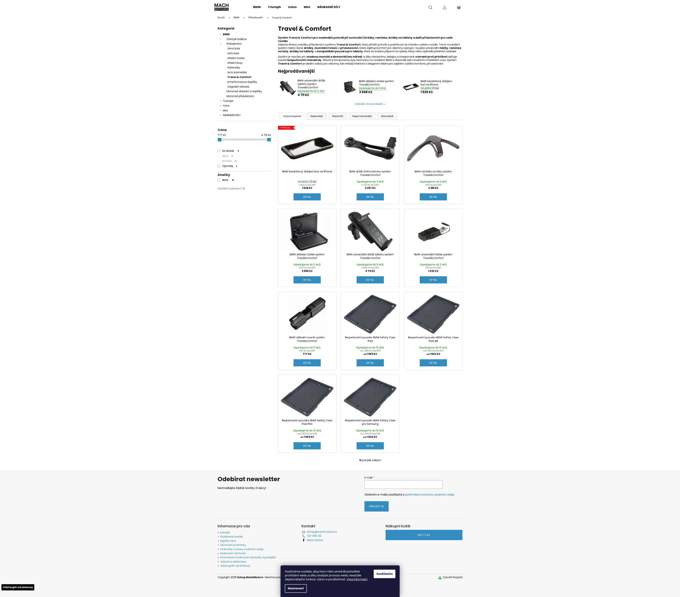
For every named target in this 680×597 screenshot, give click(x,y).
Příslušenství (234, 43)
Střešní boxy (234, 63)
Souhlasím (384, 574)
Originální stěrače (238, 86)
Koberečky (233, 67)
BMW (226, 34)
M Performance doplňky (242, 82)
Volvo (226, 105)
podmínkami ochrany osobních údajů (429, 494)
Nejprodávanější (362, 116)
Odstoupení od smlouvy (235, 566)
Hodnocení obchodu (233, 553)
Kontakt (225, 532)
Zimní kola (233, 48)
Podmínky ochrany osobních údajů (241, 549)
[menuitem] (257, 7)
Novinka (229, 161)
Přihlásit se (376, 506)
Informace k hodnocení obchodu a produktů (248, 557)
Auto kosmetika (237, 72)
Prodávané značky (231, 536)
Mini (225, 110)
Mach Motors (315, 540)
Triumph (228, 101)
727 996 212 (314, 536)
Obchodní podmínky (233, 545)
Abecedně (387, 116)
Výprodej (229, 166)
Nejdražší (337, 116)
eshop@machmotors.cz (322, 532)
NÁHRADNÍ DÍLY (232, 115)
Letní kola (233, 53)
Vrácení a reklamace (233, 561)
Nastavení (296, 588)
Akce (227, 156)
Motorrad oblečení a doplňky (244, 91)
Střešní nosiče (236, 58)
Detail (307, 197)
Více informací (357, 579)
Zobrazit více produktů (369, 104)
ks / (424, 535)
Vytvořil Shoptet (453, 577)
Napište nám (228, 541)
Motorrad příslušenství (240, 96)
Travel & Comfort (239, 77)
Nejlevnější (316, 116)
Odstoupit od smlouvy (18, 587)
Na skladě (230, 151)
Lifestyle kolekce (236, 39)
